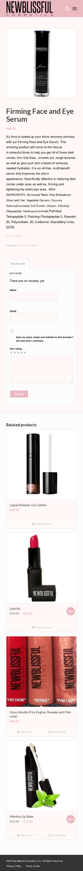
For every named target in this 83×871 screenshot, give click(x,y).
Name (14, 290)
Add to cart (26, 731)
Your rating (17, 348)
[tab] (17, 264)
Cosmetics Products (27, 245)
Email (14, 311)
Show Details (58, 731)
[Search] (65, 8)
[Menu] (74, 8)
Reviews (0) (18, 264)
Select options (42, 524)
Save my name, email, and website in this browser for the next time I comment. (46, 338)
